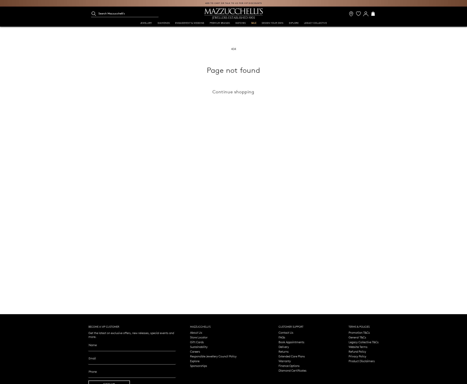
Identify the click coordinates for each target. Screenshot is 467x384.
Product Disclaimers (362, 361)
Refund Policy (357, 351)
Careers (195, 351)
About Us (196, 332)
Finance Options (289, 366)
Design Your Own (272, 23)
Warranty (285, 361)
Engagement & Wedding (189, 23)
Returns (284, 351)
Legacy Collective (315, 23)
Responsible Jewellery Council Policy (213, 356)
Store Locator (199, 337)
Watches (240, 23)
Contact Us (286, 332)
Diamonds (164, 23)
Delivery (284, 347)
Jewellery (146, 23)
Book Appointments (291, 342)
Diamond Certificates (292, 370)
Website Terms (358, 347)
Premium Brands (220, 23)
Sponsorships (198, 366)
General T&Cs (357, 337)
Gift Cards (197, 342)
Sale (253, 23)
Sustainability (199, 347)
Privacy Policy (357, 356)
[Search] (93, 13)
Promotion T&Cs (359, 332)
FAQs (282, 337)
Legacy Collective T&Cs (364, 342)
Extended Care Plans (292, 356)
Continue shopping (233, 91)
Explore (294, 23)
